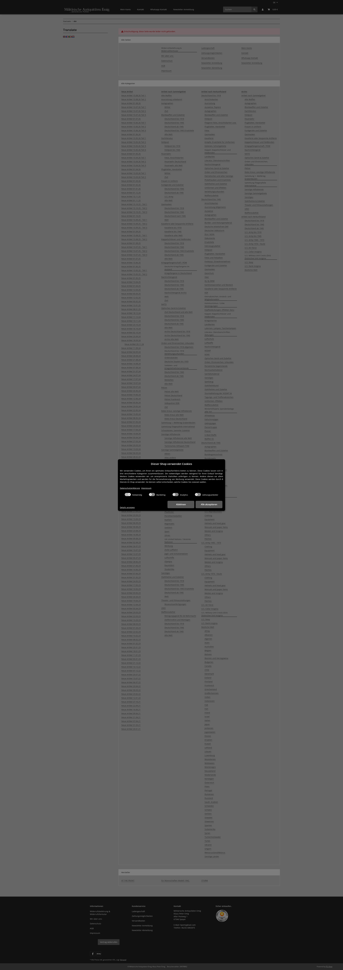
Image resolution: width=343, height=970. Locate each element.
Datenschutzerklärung (130, 488)
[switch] (128, 494)
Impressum (146, 488)
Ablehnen (181, 504)
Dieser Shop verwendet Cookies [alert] (171, 464)
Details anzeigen (127, 507)
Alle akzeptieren (209, 504)
